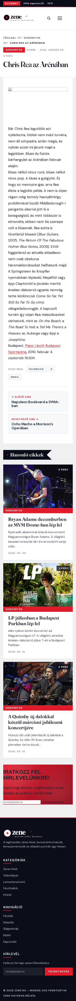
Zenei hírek (10, 869)
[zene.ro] (21, 17)
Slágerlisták (10, 928)
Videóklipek (10, 875)
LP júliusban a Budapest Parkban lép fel (33, 620)
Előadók (8, 922)
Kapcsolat (10, 941)
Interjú (7, 894)
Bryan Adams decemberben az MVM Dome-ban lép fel (37, 522)
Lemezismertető (14, 882)
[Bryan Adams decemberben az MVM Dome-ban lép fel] (38, 486)
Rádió (7, 935)
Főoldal (9, 38)
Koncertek (32, 38)
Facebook (36, 369)
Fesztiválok (10, 888)
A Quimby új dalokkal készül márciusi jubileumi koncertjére (35, 722)
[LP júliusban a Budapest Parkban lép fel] (38, 585)
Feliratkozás (53, 802)
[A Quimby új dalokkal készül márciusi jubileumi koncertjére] (38, 683)
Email (15, 377)
